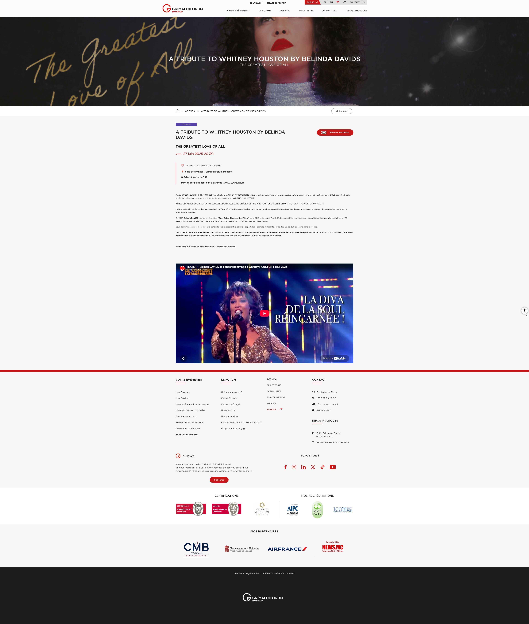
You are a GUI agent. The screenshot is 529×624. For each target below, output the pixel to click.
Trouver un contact (327, 404)
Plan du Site (262, 573)
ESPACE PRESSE (276, 397)
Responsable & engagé (233, 428)
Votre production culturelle (190, 410)
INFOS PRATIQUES (356, 10)
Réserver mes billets (339, 132)
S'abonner (219, 480)
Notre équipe (228, 410)
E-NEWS (272, 409)
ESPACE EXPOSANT (187, 434)
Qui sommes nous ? (231, 392)
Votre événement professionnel (192, 404)
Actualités (329, 10)
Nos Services (182, 398)
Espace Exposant (276, 3)
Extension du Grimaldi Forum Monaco (241, 422)
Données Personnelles (283, 573)
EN (331, 2)
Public (310, 2)
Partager (343, 111)
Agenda (285, 10)
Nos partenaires (229, 416)
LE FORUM (264, 10)
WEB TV (271, 403)
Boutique (255, 3)
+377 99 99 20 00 (326, 398)
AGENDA (190, 111)
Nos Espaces (183, 392)
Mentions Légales (243, 573)
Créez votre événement (188, 428)
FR (324, 2)
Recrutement (323, 410)
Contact (355, 2)
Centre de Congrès (231, 404)
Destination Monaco (186, 416)
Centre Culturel (229, 398)
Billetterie (306, 10)
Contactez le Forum (327, 392)
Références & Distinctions (189, 422)
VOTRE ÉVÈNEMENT (237, 10)
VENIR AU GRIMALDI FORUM (332, 442)
